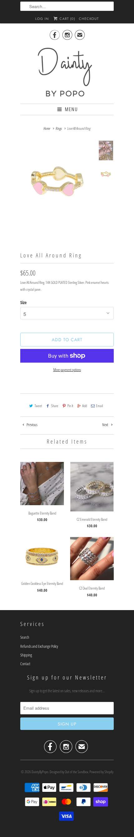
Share (54, 405)
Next (105, 424)
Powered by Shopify (101, 771)
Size (23, 302)
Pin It (70, 405)
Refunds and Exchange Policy (39, 646)
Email (99, 405)
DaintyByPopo (39, 771)
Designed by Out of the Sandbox (69, 771)
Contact (25, 663)
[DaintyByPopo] (67, 71)
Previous (31, 424)
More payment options (67, 369)
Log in (42, 18)
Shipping (26, 655)
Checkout (89, 18)
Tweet (38, 405)
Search (24, 637)
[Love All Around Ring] (57, 179)
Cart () (66, 18)
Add (84, 405)
